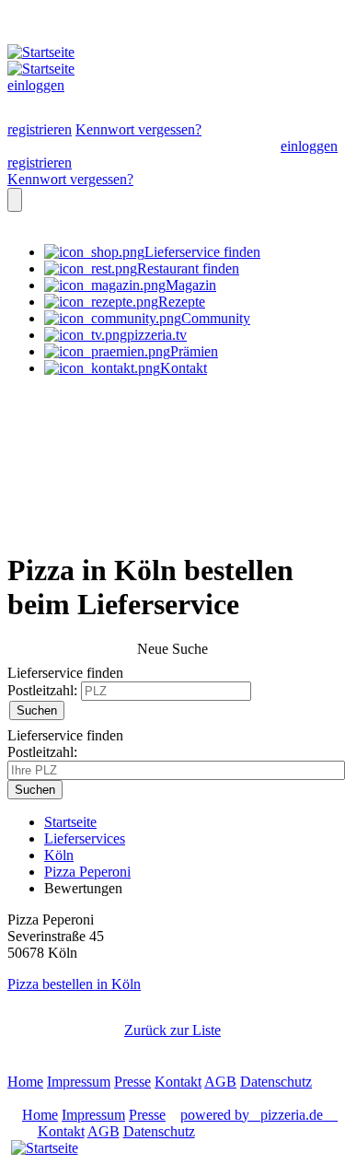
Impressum (78, 1081)
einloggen (35, 85)
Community (215, 318)
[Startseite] (53, 52)
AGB (220, 1081)
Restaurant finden (188, 268)
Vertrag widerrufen (62, 1098)
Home (25, 1081)
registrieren (39, 129)
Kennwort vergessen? (138, 129)
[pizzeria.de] (44, 1148)
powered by (251, 1115)
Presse (132, 1081)
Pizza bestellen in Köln (74, 984)
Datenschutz (276, 1081)
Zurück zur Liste (172, 1030)
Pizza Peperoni (87, 871)
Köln (59, 855)
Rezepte (181, 301)
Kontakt (183, 368)
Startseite (70, 822)
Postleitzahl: (42, 690)
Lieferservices (84, 838)
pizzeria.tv (157, 335)
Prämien (194, 351)
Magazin (191, 285)
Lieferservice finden (202, 252)
